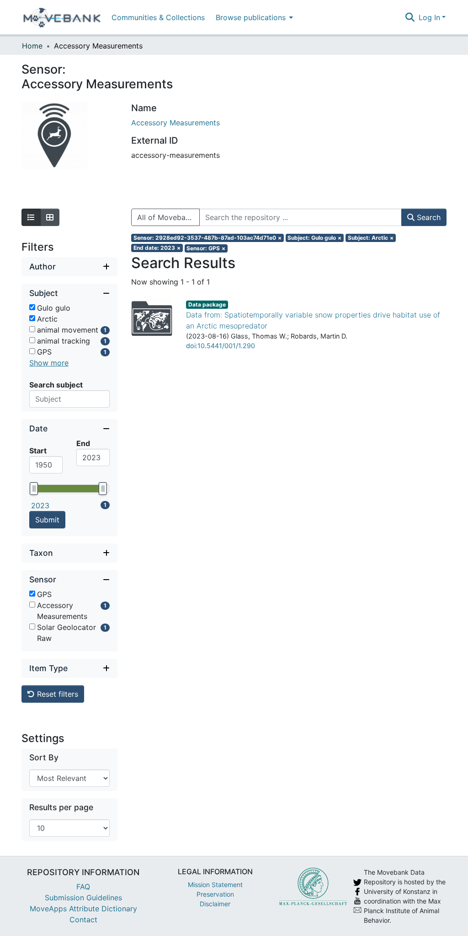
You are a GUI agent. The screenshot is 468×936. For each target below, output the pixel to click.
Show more (49, 362)
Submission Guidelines (83, 897)
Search (428, 217)
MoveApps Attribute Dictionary (83, 908)
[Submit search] (410, 17)
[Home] (61, 17)
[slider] (34, 488)
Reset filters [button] (56, 694)
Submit (47, 519)
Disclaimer (215, 904)
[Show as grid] (49, 217)
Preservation (215, 894)
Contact (83, 919)
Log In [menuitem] (429, 17)
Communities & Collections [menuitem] (158, 17)
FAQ (83, 886)
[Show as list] (31, 217)
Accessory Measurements (175, 122)
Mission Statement (215, 884)
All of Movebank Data (168, 217)
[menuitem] (253, 17)
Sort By (43, 757)
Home (32, 45)
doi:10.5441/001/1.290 (220, 346)
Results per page (61, 807)
